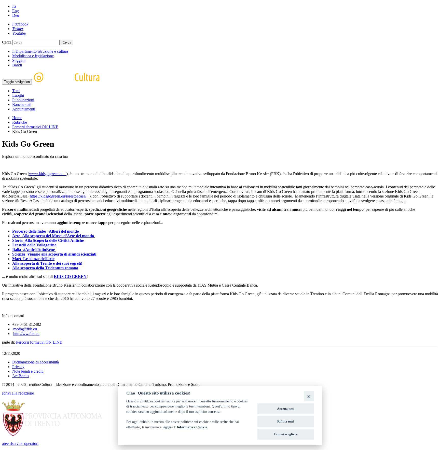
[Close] (309, 396)
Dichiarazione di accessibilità (35, 362)
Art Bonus (20, 376)
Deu (15, 15)
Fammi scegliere (286, 434)
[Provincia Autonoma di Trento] (52, 435)
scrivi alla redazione (18, 393)
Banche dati (21, 104)
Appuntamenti (23, 109)
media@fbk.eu (25, 329)
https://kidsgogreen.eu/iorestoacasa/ (59, 196)
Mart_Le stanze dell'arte (33, 259)
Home (17, 118)
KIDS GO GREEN (70, 276)
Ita (14, 6)
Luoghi (18, 95)
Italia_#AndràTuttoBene (34, 249)
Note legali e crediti (28, 371)
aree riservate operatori (20, 443)
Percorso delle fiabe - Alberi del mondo (46, 231)
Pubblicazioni (23, 100)
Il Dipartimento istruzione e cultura (40, 51)
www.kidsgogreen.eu (47, 174)
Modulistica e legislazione (33, 56)
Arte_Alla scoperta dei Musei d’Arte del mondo (53, 236)
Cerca (6, 42)
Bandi (17, 65)
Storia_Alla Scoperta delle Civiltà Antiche (48, 240)
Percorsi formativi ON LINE (35, 127)
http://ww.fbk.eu (26, 333)
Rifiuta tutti (285, 421)
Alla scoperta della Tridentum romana (45, 268)
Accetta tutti (285, 409)
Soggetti (18, 60)
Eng (15, 11)
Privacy (18, 366)
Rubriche (19, 122)
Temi (16, 91)
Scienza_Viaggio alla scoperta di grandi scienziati (54, 254)
